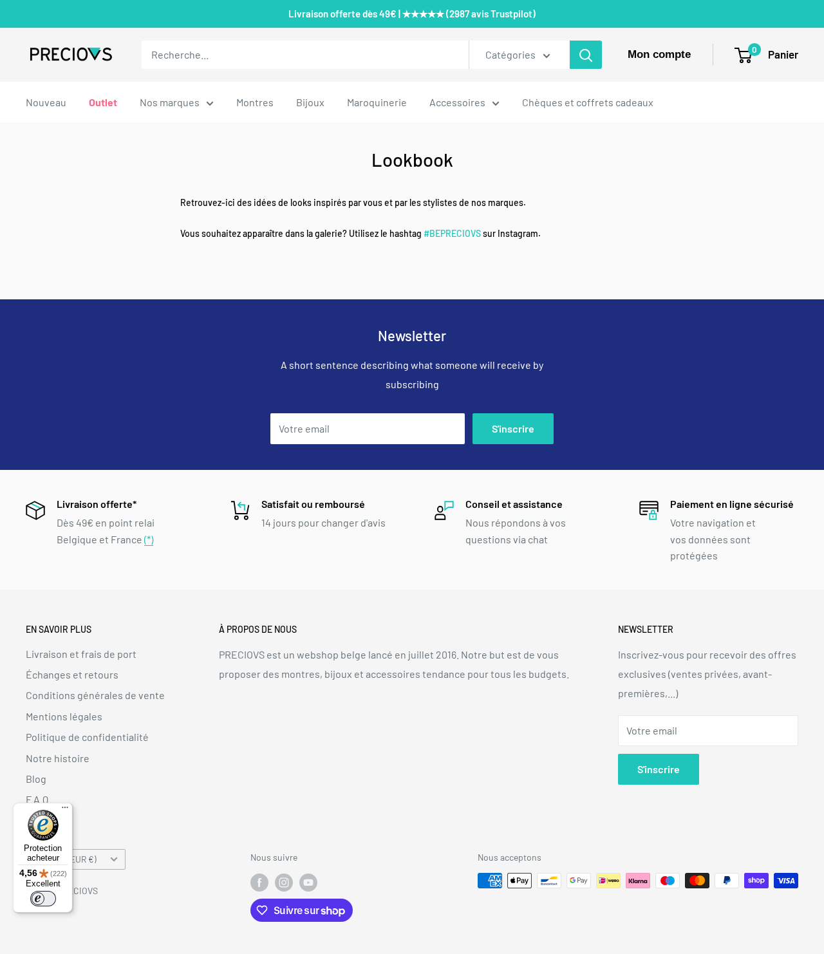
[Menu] (65, 810)
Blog (36, 778)
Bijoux (310, 102)
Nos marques (170, 102)
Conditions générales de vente (95, 695)
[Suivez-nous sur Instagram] (284, 882)
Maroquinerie (377, 102)
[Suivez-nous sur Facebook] (259, 882)
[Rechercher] (586, 55)
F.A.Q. (38, 799)
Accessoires (457, 102)
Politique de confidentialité (87, 737)
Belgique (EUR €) (65, 859)
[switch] (43, 898)
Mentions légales (64, 716)
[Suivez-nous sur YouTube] (308, 882)
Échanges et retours (72, 674)
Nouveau (46, 102)
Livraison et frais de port (81, 654)
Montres (255, 102)
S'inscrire (513, 428)
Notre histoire (57, 758)
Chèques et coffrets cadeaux (587, 102)
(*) (148, 539)
